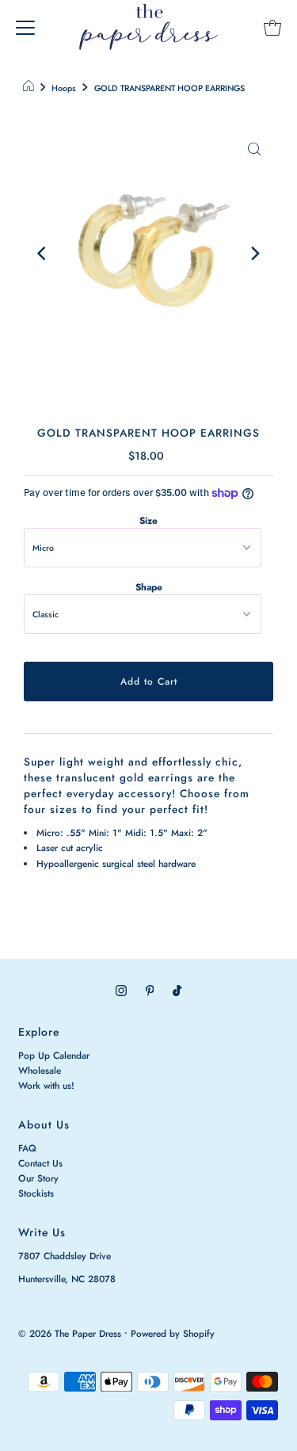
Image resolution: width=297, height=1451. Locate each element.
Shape (148, 587)
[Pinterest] (150, 990)
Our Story (38, 1178)
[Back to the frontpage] (30, 88)
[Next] (254, 253)
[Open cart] (272, 27)
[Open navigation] (25, 27)
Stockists (36, 1193)
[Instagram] (121, 990)
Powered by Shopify (173, 1333)
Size (148, 520)
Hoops (63, 88)
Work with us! (46, 1085)
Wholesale (39, 1070)
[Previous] (42, 253)
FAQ (27, 1148)
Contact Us (40, 1163)
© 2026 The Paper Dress (69, 1333)
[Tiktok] (177, 990)
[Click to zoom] (254, 148)
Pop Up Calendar (53, 1055)
